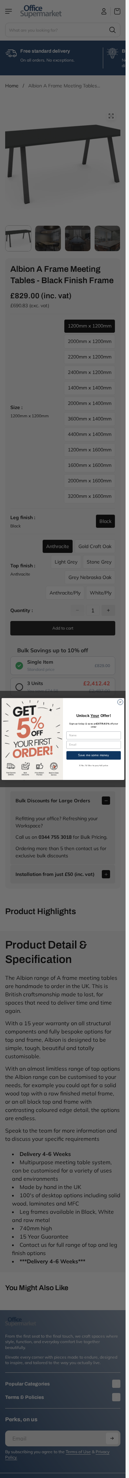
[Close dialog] (120, 702)
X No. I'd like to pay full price (93, 765)
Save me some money (93, 755)
